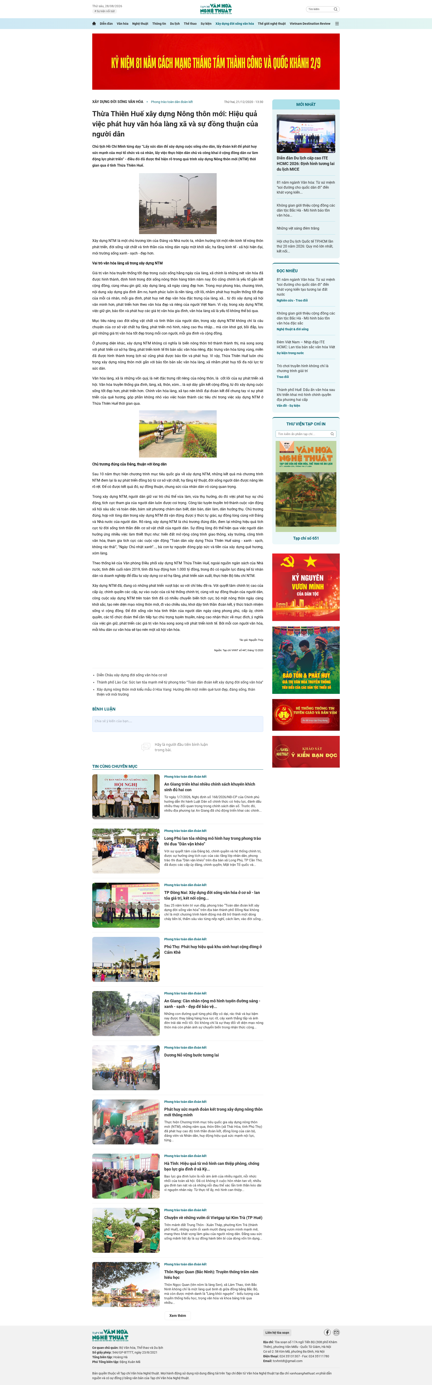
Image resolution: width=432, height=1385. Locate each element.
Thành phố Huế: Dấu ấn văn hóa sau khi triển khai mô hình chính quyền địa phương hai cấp (306, 395)
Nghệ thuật (140, 23)
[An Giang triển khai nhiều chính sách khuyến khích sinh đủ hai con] (126, 796)
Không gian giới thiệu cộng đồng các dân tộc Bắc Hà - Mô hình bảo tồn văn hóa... (306, 210)
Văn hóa (122, 23)
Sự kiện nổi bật (105, 11)
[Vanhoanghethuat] (94, 24)
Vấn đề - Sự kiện (288, 405)
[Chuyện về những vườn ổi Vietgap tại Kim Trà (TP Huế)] (126, 1230)
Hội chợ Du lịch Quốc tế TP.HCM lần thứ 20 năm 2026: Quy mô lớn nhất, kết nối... (305, 246)
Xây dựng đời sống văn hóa (235, 23)
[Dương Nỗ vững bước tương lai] (126, 1067)
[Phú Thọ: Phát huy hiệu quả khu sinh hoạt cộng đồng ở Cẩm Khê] (126, 959)
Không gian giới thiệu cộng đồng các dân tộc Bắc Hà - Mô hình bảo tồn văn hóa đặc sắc (306, 318)
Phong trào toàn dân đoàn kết (172, 102)
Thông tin (159, 23)
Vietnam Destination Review (310, 23)
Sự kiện (206, 23)
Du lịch (175, 23)
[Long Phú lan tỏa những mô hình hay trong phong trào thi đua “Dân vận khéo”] (126, 851)
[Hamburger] (337, 23)
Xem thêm (177, 1316)
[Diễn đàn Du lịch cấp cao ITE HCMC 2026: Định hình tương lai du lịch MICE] (306, 133)
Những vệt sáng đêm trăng (298, 228)
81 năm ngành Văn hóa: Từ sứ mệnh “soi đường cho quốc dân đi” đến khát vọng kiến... (306, 187)
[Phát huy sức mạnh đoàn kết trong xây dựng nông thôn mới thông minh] (126, 1121)
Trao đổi (283, 377)
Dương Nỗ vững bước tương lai (191, 1055)
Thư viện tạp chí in (306, 424)
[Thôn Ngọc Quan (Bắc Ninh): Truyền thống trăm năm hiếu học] (126, 1284)
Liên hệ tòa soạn (277, 1332)
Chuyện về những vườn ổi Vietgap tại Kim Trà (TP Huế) (213, 1217)
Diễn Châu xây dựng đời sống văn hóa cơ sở (132, 675)
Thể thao (190, 23)
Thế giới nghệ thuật (272, 23)
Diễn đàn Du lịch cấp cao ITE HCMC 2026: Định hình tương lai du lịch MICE (306, 164)
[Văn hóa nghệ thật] (110, 1340)
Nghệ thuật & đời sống (292, 329)
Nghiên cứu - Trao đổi (292, 300)
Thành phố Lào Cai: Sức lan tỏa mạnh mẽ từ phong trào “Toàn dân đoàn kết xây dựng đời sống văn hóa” (180, 682)
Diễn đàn (106, 23)
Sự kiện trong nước (290, 353)
